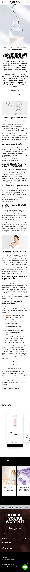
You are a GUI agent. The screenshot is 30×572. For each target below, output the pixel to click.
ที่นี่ (8, 358)
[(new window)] (3, 548)
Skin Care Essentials (17, 49)
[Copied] (16, 94)
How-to (17, 388)
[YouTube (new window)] (11, 548)
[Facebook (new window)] (5, 548)
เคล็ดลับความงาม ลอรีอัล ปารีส (9, 47)
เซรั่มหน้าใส (21, 351)
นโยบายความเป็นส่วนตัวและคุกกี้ (8, 559)
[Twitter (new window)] (7, 548)
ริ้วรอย (7, 180)
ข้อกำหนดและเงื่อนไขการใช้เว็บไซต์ (8, 564)
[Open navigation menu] (27, 2)
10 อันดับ (11, 388)
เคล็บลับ (5, 388)
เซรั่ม (17, 351)
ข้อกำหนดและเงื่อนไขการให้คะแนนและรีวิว (9, 566)
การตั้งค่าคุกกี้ (4, 557)
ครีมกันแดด (8, 315)
